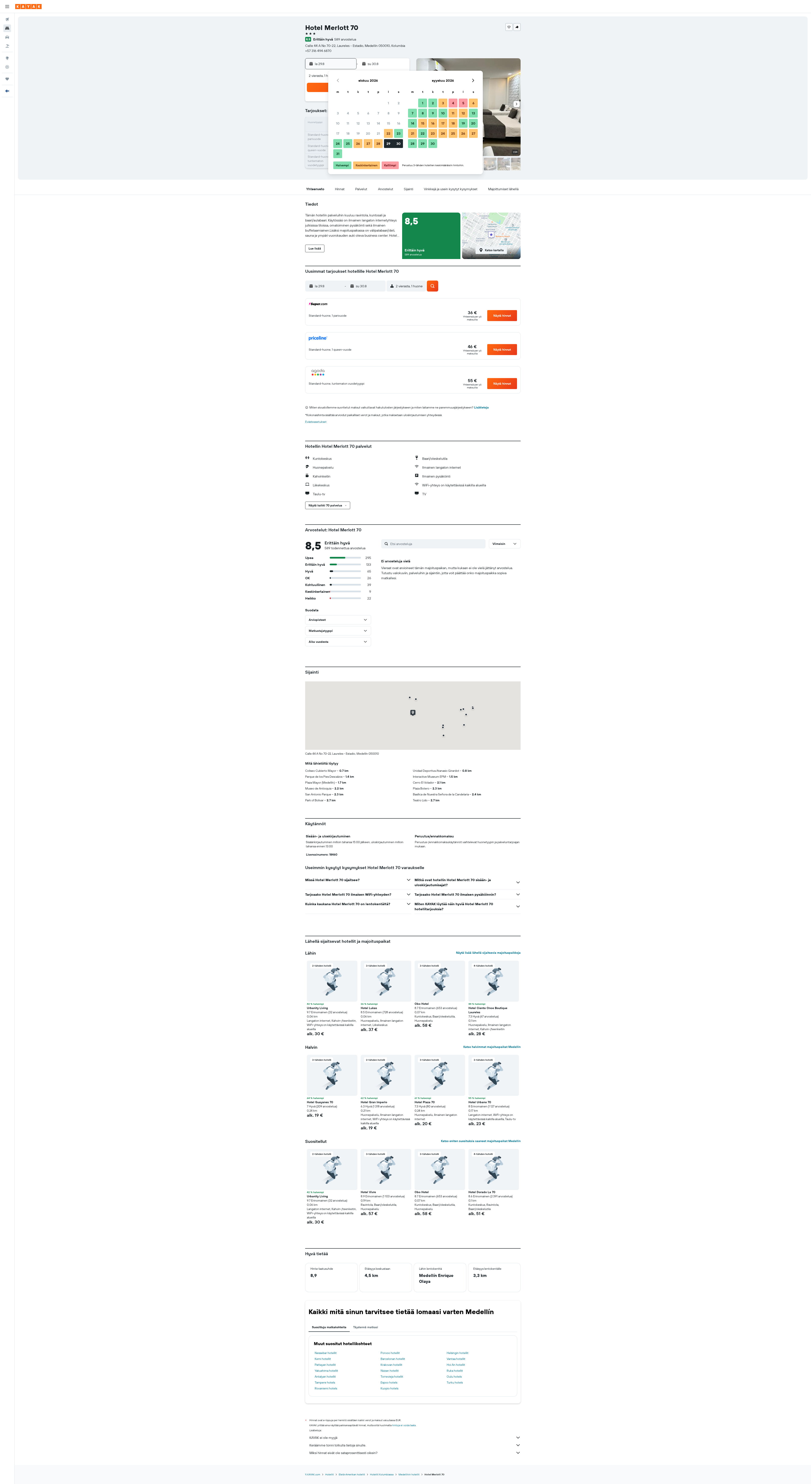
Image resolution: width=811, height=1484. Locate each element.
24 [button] (338, 143)
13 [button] (368, 123)
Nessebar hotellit (326, 1353)
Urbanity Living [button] (317, 1008)
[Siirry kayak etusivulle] (28, 6)
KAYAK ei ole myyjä (323, 1437)
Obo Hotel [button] (422, 1004)
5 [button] (358, 113)
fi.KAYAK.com (312, 1474)
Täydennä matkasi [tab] (365, 1327)
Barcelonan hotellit (393, 1359)
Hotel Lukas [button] (369, 1008)
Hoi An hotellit (456, 1365)
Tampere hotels (325, 1382)
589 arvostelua (345, 39)
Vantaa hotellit (456, 1359)
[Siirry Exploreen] (7, 58)
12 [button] (358, 123)
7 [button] (378, 113)
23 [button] (398, 133)
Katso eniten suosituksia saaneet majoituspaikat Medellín (481, 1141)
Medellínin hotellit (409, 1474)
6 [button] (368, 113)
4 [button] (348, 113)
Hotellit (329, 1474)
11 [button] (348, 123)
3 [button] (338, 113)
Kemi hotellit (323, 1359)
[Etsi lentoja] (7, 19)
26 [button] (358, 143)
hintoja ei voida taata (404, 1425)
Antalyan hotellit (325, 1376)
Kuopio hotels (389, 1388)
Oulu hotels (454, 1376)
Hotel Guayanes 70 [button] (320, 1102)
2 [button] (399, 103)
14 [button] (378, 123)
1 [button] (388, 103)
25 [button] (348, 143)
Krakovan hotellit (391, 1365)
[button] (7, 6)
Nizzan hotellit (390, 1371)
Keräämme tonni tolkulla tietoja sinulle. (337, 1445)
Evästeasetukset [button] (316, 422)
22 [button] (388, 133)
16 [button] (398, 123)
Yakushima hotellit (326, 1371)
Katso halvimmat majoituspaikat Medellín (492, 1047)
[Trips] (7, 79)
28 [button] (378, 143)
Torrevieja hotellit (392, 1376)
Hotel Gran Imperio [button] (374, 1102)
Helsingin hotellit (457, 1353)
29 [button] (388, 143)
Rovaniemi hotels (326, 1388)
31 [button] (337, 154)
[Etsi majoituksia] (7, 28)
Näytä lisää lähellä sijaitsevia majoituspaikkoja (488, 953)
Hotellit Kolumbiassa (381, 1474)
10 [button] (338, 123)
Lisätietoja (481, 407)
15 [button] (388, 123)
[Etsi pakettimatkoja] (7, 46)
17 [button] (337, 133)
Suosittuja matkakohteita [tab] (329, 1327)
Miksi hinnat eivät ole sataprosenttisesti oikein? (343, 1453)
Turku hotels (455, 1382)
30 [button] (398, 143)
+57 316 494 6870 (318, 51)
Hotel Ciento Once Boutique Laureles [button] (487, 1010)
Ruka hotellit (455, 1371)
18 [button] (348, 133)
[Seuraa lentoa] (7, 67)
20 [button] (368, 133)
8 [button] (388, 113)
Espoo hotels (389, 1382)
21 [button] (378, 133)
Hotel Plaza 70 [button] (425, 1102)
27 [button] (368, 143)
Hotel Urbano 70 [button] (479, 1102)
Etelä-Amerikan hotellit (352, 1474)
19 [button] (358, 133)
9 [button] (399, 113)
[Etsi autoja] (7, 37)
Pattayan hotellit (325, 1365)
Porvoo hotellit (390, 1353)
